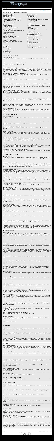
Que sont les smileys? (5, 47)
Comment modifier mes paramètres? (7, 25)
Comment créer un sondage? (6, 35)
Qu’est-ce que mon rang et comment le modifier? (9, 29)
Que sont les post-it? (5, 50)
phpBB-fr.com (29, 433)
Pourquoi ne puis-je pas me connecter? (8, 15)
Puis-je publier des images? (6, 48)
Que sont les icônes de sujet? (6, 52)
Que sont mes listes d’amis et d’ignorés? (32, 28)
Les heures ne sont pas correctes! (7, 26)
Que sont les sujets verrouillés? (7, 51)
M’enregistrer (45, 10)
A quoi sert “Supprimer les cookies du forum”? (8, 22)
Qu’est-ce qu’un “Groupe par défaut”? (32, 20)
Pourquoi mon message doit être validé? (8, 42)
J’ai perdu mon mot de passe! (6, 18)
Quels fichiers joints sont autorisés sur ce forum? (33, 42)
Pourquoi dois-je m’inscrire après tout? (8, 16)
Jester (30, 434)
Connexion (49, 10)
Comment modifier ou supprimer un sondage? (8, 37)
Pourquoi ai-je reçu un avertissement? (7, 39)
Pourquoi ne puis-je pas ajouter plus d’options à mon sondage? (11, 36)
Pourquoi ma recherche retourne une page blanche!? (34, 33)
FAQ (42, 10)
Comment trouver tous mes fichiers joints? (32, 43)
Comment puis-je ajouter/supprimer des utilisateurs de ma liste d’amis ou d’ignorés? (38, 29)
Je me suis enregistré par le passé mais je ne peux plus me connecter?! (12, 20)
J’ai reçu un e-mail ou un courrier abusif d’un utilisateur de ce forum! (36, 25)
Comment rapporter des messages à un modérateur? (9, 40)
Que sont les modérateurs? (30, 16)
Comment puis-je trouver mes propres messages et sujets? (35, 35)
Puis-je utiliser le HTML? (6, 46)
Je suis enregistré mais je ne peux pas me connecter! (9, 19)
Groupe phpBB (31, 411)
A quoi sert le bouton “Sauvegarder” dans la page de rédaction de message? (12, 41)
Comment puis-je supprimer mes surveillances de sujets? (34, 39)
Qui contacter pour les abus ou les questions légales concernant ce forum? (37, 47)
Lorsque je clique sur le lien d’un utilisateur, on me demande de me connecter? (13, 30)
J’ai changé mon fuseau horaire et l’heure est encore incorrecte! (11, 27)
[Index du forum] (18, 4)
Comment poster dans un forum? (7, 33)
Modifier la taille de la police (50, 8)
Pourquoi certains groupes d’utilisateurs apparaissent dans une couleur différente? (37, 19)
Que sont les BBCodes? (6, 45)
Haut (4, 65)
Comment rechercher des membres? (32, 34)
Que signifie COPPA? (5, 21)
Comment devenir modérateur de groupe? (32, 18)
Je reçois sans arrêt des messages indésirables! (33, 24)
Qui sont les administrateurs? (31, 15)
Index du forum (6, 8)
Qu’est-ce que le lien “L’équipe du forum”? (32, 21)
